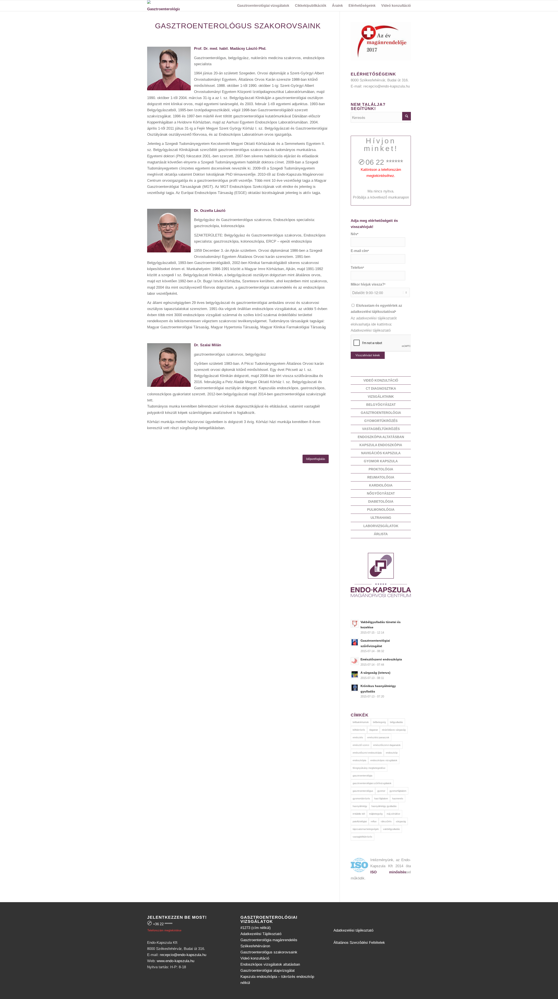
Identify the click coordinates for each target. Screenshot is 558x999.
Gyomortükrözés (381, 421)
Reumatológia (380, 477)
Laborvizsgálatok (380, 526)
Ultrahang (381, 517)
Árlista (381, 534)
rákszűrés (386, 821)
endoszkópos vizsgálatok (383, 760)
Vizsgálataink (381, 396)
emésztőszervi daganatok (387, 745)
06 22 (384, 162)
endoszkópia (359, 760)
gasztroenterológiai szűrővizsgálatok (372, 783)
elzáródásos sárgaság (394, 729)
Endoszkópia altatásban (381, 437)
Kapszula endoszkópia (380, 445)
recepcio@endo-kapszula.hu (386, 86)
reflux (374, 821)
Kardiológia (381, 485)
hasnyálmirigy (360, 806)
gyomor (381, 791)
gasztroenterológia (362, 775)
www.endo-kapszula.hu (175, 961)
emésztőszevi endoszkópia (367, 752)
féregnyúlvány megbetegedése (369, 768)
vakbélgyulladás (391, 829)
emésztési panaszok (378, 737)
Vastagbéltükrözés (381, 429)
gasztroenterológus (363, 791)
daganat (373, 729)
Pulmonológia (381, 509)
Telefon (357, 267)
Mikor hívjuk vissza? (368, 284)
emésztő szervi (361, 745)
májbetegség (376, 813)
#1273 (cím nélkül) (255, 928)
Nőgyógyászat (381, 493)
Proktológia (381, 469)
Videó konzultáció (380, 380)
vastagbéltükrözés (362, 836)
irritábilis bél (359, 813)
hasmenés (397, 798)
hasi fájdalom (381, 798)
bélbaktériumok (361, 722)
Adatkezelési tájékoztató (371, 330)
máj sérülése (393, 813)
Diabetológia (380, 501)
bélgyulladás (396, 722)
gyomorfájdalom (398, 791)
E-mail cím (360, 251)
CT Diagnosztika (381, 388)
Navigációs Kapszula (381, 453)
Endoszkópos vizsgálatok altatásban (270, 964)
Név (354, 234)
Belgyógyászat (381, 404)
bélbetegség (379, 722)
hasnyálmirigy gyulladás (384, 806)
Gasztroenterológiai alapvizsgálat (267, 970)
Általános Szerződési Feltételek (359, 943)
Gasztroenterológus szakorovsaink (268, 952)
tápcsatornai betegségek (366, 829)
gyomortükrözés (361, 798)
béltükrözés (359, 729)
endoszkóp (392, 752)
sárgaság (401, 821)
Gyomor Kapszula (381, 461)
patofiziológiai (360, 821)
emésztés (358, 737)
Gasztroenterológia (381, 413)
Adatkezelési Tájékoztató (260, 934)
